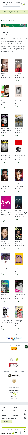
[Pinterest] (25, 414)
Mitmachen (15, 415)
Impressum (4, 413)
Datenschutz (15, 413)
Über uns (15, 407)
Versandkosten (17, 392)
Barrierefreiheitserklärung (7, 418)
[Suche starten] (24, 429)
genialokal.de (6, 11)
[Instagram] (25, 417)
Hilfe (3, 410)
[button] (16, 433)
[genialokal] (7, 433)
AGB (14, 410)
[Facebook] (25, 411)
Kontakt (4, 407)
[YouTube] (25, 421)
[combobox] (12, 429)
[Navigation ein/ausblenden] (20, 433)
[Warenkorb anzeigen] (25, 433)
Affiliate (14, 418)
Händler (4, 415)
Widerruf (6, 421)
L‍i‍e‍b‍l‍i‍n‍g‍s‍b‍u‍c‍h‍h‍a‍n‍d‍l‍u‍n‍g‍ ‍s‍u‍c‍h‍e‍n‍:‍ (11, 2)
